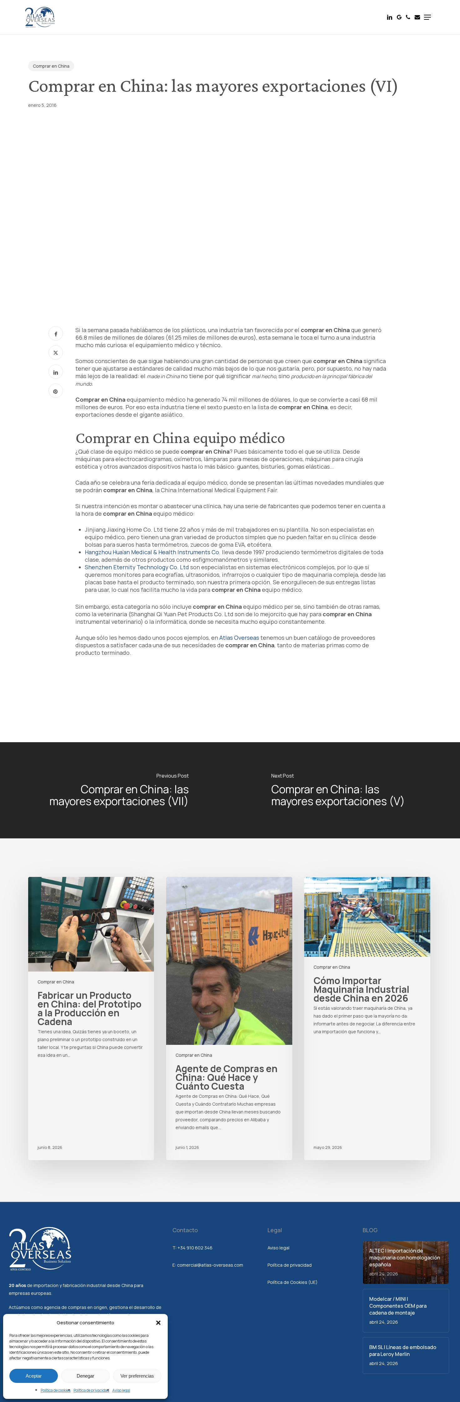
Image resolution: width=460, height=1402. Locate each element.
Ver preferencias (137, 1376)
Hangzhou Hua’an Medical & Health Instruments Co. (153, 552)
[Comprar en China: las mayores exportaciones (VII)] (115, 790)
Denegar (85, 1376)
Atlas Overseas (239, 637)
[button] (158, 1323)
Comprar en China (51, 66)
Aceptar (34, 1376)
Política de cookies (55, 1390)
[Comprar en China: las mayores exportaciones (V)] (345, 790)
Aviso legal (121, 1390)
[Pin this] (56, 390)
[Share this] (56, 333)
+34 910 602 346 (194, 1248)
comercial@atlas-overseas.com (210, 1265)
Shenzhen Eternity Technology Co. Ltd (137, 567)
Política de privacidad (91, 1390)
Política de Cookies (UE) (293, 1282)
